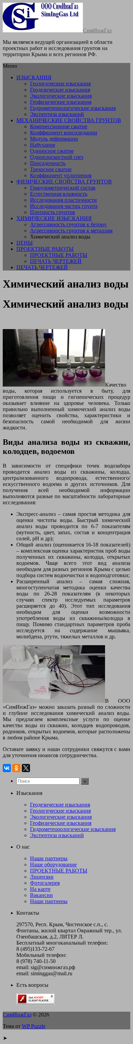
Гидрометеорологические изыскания (73, 108)
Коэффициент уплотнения (60, 175)
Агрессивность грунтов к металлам (71, 230)
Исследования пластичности (63, 200)
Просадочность (47, 163)
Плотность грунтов (52, 212)
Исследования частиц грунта (64, 206)
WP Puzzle (33, 1026)
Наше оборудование (53, 864)
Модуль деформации (54, 139)
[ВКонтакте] (7, 768)
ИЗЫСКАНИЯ (33, 77)
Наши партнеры (49, 858)
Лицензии (42, 877)
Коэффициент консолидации (63, 132)
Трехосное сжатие (51, 169)
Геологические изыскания (60, 83)
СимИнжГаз (97, 30)
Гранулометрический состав (62, 188)
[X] (26, 768)
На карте (40, 889)
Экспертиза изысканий (57, 114)
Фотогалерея (45, 883)
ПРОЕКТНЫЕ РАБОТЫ (45, 249)
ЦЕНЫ (24, 243)
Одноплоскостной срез (56, 157)
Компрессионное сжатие (58, 126)
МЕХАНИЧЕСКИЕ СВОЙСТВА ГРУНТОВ (68, 120)
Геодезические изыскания (60, 90)
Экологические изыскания (61, 96)
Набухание (42, 145)
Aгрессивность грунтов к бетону (68, 224)
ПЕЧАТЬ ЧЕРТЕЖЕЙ (56, 261)
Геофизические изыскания (60, 102)
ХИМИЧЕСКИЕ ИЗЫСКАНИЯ (54, 218)
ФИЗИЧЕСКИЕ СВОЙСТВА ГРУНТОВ (64, 181)
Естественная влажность (58, 194)
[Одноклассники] (16, 768)
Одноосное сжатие (52, 151)
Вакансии (41, 895)
